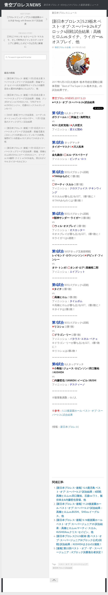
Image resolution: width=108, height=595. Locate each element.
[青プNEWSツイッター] (95, 586)
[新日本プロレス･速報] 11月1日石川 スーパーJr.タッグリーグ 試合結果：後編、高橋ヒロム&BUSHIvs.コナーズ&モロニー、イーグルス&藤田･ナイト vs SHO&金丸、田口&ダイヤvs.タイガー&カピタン (25, 155)
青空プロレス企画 (63, 47)
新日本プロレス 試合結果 (62, 568)
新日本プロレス (69, 426)
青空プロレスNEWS (22, 5)
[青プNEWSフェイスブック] (100, 586)
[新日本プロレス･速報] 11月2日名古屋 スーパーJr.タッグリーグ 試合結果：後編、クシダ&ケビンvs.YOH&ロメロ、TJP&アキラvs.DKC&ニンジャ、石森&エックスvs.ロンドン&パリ (25, 102)
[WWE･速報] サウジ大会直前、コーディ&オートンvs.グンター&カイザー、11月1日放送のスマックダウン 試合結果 (24, 118)
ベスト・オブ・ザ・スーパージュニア (73, 564)
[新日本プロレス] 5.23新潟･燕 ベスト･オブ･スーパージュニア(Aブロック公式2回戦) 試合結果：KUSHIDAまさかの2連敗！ (79, 540)
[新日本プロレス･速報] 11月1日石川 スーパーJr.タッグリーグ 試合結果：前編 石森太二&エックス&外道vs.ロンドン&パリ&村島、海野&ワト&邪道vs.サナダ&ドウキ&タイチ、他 (25, 135)
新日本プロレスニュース (64, 12)
